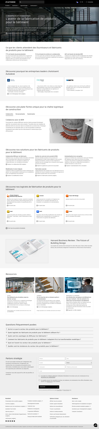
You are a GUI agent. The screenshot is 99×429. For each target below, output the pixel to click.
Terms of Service (66, 390)
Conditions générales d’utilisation (40, 426)
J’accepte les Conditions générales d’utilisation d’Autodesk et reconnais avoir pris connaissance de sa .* (65, 376)
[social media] (10, 421)
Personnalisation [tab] (20, 114)
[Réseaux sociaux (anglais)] (10, 421)
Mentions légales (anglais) (53, 426)
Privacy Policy (59, 390)
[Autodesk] (10, 2)
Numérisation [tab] (31, 114)
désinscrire (49, 381)
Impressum (80, 426)
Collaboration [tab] (9, 114)
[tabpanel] (49, 130)
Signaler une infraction (27, 426)
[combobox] (31, 2)
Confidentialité (8, 426)
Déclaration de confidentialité (48, 377)
